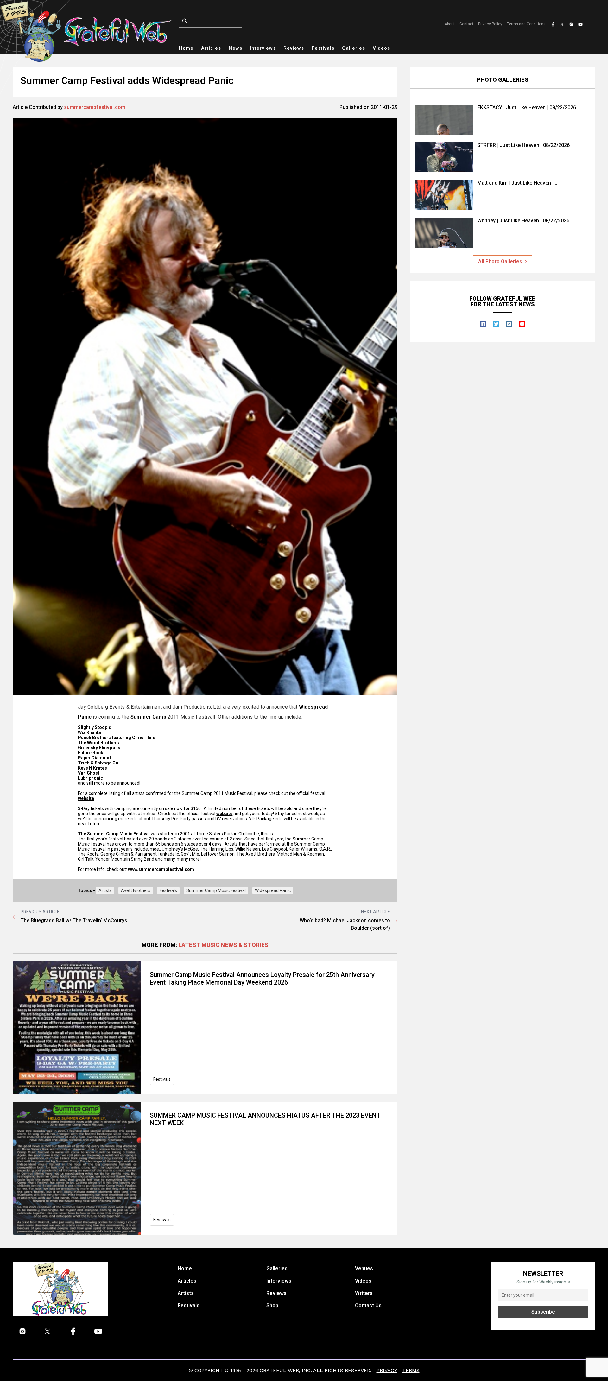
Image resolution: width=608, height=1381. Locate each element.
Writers (364, 1293)
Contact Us (368, 1305)
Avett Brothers (135, 890)
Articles (211, 48)
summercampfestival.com (94, 107)
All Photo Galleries (500, 261)
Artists (105, 890)
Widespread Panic (273, 890)
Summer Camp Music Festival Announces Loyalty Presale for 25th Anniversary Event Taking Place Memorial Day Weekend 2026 (262, 978)
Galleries (353, 48)
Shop (272, 1305)
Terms (411, 1370)
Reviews (293, 48)
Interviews (263, 48)
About (450, 24)
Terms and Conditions (526, 24)
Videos (381, 48)
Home (186, 48)
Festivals (323, 48)
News (235, 48)
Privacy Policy (490, 24)
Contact (466, 24)
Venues (364, 1268)
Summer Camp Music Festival (216, 890)
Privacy (387, 1370)
